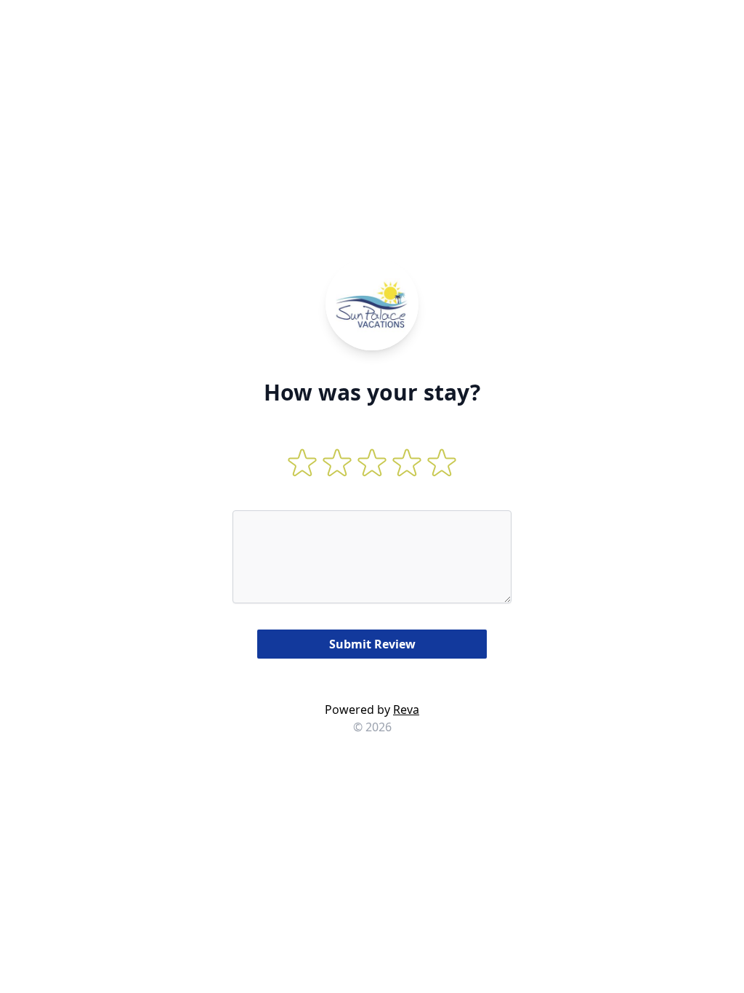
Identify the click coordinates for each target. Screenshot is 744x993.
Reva (406, 709)
